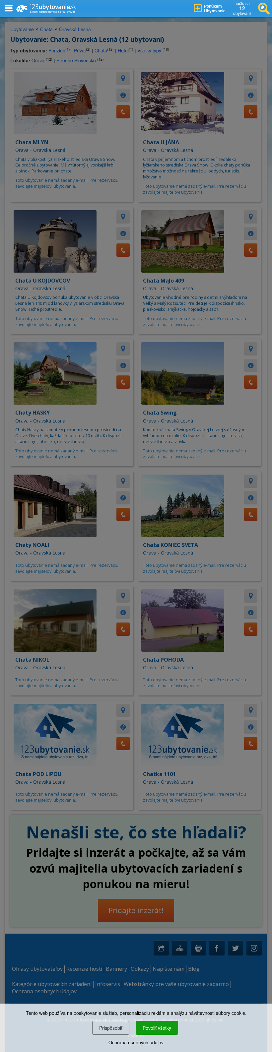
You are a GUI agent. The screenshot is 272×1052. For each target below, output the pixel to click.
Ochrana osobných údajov (136, 1042)
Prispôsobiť (110, 1027)
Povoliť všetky (157, 1027)
